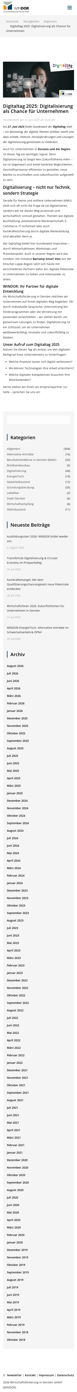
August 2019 (15, 1280)
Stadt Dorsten (16, 498)
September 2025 (18, 741)
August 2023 (15, 920)
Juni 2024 (13, 845)
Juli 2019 (12, 1287)
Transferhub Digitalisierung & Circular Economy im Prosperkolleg (32, 560)
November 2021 (17, 1078)
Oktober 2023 (16, 905)
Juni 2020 (13, 1205)
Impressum (46, 1375)
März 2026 (14, 696)
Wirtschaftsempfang (20, 504)
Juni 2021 (13, 1115)
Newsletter (14, 1375)
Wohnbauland (16, 509)
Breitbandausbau (18, 465)
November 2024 (17, 808)
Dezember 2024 (17, 800)
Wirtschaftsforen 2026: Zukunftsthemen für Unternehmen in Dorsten (35, 608)
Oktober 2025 (16, 733)
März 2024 (14, 868)
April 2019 (13, 1310)
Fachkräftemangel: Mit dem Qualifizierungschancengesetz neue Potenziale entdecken (38, 584)
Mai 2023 (13, 943)
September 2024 (18, 823)
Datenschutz (65, 1375)
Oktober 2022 (16, 995)
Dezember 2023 (17, 890)
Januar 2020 (15, 1242)
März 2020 (14, 1227)
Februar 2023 (15, 965)
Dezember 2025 (17, 718)
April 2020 (13, 1220)
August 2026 (15, 666)
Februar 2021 (15, 1145)
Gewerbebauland (18, 482)
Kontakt (30, 1375)
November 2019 (17, 1257)
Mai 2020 (13, 1212)
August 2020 (15, 1190)
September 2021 (18, 1092)
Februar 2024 (15, 875)
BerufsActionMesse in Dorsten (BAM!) (31, 460)
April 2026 (13, 688)
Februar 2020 (15, 1235)
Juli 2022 (12, 1018)
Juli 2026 (12, 673)
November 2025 (17, 726)
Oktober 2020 (16, 1175)
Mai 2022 (13, 1033)
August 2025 (15, 748)
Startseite (12, 21)
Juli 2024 (12, 838)
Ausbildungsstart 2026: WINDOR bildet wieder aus (37, 539)
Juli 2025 (12, 756)
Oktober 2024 (16, 815)
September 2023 (18, 913)
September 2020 (18, 1182)
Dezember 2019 (17, 1250)
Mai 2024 (13, 853)
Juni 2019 (13, 1295)
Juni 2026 (13, 681)
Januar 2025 (15, 793)
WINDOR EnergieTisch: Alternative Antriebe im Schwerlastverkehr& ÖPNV (38, 630)
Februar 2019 (15, 1325)
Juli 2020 (12, 1197)
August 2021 (15, 1100)
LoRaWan (13, 493)
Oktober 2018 (16, 1340)
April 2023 (13, 950)
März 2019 (14, 1317)
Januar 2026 (15, 711)
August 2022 (15, 1010)
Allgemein (50, 21)
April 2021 (13, 1130)
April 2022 (13, 1040)
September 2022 (18, 1003)
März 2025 (14, 786)
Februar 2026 (15, 703)
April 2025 (13, 778)
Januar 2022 (15, 1063)
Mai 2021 (13, 1122)
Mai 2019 (13, 1302)
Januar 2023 (15, 973)
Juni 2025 (13, 763)
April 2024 (13, 860)
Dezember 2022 (17, 980)
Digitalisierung (16, 471)
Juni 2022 (13, 1025)
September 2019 (18, 1272)
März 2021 (14, 1137)
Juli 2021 (12, 1107)
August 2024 (15, 830)
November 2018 (17, 1332)
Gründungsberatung (20, 487)
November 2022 (17, 988)
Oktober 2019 (16, 1265)
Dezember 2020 (17, 1160)
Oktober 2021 (16, 1085)
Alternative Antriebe (20, 454)
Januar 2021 (15, 1152)
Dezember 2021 (17, 1070)
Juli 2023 (12, 928)
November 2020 (17, 1167)
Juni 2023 (13, 935)
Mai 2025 (13, 771)
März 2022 (14, 1048)
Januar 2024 (15, 883)
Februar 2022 (15, 1055)
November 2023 (17, 898)
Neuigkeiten (31, 21)
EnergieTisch (15, 476)
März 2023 (14, 958)
